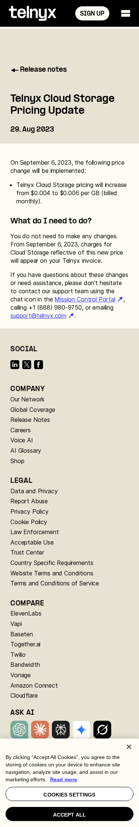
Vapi (15, 623)
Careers (20, 430)
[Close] (129, 747)
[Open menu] (125, 13)
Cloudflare (23, 695)
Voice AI (21, 440)
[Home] (32, 13)
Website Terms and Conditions (51, 573)
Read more (63, 779)
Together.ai (25, 644)
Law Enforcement (34, 532)
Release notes (43, 70)
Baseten (21, 634)
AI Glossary (25, 450)
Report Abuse (29, 501)
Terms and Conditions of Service (54, 583)
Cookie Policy (28, 522)
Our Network (27, 399)
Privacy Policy (29, 511)
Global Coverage (32, 409)
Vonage (20, 675)
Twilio (18, 654)
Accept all (69, 815)
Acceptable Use (32, 542)
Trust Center (27, 552)
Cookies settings (69, 795)
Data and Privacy (33, 491)
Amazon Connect (34, 685)
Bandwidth (25, 664)
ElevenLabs (25, 613)
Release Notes (30, 419)
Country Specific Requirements (51, 562)
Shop (17, 461)
